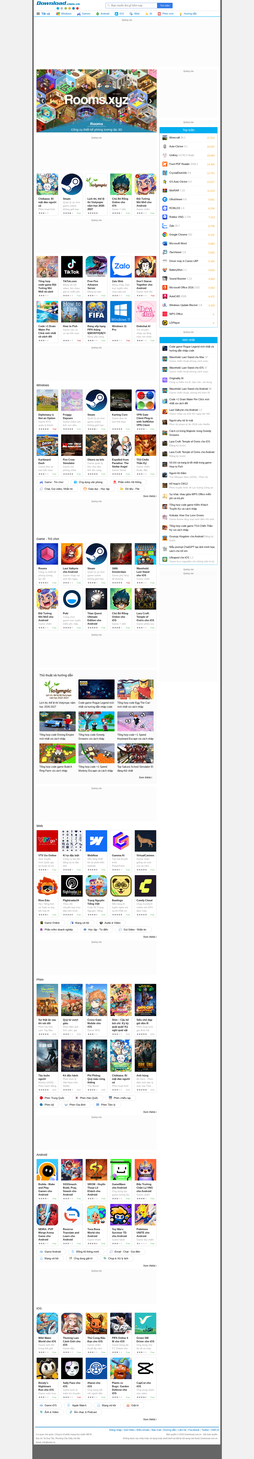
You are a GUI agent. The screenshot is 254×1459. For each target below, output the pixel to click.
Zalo (174, 225)
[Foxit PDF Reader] (164, 164)
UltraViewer (178, 199)
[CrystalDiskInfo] (164, 172)
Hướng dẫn (169, 1429)
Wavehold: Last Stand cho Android (190, 388)
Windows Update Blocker (185, 305)
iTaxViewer (177, 252)
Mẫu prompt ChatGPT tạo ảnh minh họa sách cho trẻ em (191, 548)
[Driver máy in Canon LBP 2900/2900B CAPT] (164, 261)
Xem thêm (149, 496)
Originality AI (176, 378)
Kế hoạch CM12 (178, 483)
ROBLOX (176, 208)
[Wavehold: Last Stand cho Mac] (164, 358)
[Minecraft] (164, 137)
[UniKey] (164, 155)
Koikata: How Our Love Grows (186, 515)
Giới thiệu (129, 1429)
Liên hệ (182, 1429)
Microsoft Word (181, 244)
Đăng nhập (115, 1429)
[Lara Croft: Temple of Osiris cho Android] (164, 453)
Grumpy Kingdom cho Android (191, 538)
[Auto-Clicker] (164, 146)
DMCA (215, 1429)
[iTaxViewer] (164, 252)
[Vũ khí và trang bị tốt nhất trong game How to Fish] (164, 464)
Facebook (194, 1429)
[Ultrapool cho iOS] (164, 559)
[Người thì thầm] (164, 475)
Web (39, 826)
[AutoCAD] (164, 296)
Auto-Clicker (178, 146)
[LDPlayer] (164, 322)
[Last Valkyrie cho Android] (164, 411)
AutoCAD (177, 296)
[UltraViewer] (164, 199)
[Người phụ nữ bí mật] (164, 422)
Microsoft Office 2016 (184, 288)
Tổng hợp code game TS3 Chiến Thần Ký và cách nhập (191, 527)
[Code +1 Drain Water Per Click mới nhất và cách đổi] (164, 401)
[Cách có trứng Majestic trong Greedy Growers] (164, 432)
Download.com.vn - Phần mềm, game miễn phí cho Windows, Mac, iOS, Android (58, 5)
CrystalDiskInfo (180, 172)
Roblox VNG (180, 216)
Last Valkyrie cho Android (185, 409)
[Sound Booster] (164, 278)
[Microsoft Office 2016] (164, 287)
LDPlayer (174, 322)
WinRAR (177, 190)
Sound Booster (180, 278)
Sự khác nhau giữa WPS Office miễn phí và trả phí (190, 496)
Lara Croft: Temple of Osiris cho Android (191, 454)
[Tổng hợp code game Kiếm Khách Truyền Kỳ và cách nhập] (164, 506)
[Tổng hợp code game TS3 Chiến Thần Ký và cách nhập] (164, 527)
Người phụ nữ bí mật (181, 420)
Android (41, 1154)
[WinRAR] (164, 190)
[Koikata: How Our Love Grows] (164, 517)
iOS (39, 1308)
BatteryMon (178, 269)
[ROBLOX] (164, 208)
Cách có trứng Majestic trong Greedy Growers (190, 432)
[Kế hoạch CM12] (164, 485)
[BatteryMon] (164, 269)
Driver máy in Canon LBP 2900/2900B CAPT (183, 262)
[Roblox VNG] (164, 217)
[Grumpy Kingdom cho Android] (164, 538)
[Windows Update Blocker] (164, 305)
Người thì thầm (177, 473)
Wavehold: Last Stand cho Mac (188, 357)
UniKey (181, 156)
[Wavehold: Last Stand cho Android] (164, 390)
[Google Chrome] (164, 234)
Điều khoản (143, 1429)
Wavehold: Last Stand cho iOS (188, 367)
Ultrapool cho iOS (181, 557)
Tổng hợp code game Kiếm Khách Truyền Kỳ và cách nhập (188, 506)
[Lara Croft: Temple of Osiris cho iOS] (164, 443)
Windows (42, 385)
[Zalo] (164, 225)
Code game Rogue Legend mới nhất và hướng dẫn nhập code (191, 348)
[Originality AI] (164, 380)
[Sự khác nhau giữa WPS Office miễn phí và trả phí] (164, 496)
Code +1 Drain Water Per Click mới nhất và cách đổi (189, 401)
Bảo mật (156, 1429)
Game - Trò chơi (47, 539)
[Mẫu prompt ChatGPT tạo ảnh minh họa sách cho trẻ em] (164, 548)
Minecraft (177, 137)
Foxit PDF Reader (183, 164)
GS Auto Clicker (180, 181)
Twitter (205, 1429)
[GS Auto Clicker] (164, 181)
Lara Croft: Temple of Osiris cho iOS (189, 443)
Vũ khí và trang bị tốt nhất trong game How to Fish (190, 464)
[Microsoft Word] (164, 243)
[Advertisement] (127, 46)
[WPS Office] (164, 314)
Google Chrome (180, 234)
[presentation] (42, 100)
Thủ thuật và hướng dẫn (56, 675)
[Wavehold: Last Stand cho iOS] (164, 369)
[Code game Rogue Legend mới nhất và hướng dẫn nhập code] (164, 348)
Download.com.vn (193, 1434)
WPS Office (176, 313)
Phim (40, 979)
